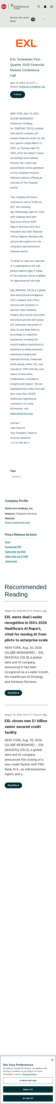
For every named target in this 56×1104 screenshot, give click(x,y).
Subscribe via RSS (15, 551)
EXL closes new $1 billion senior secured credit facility (26, 727)
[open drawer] (52, 7)
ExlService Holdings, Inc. (32, 86)
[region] (28, 1080)
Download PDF (13, 547)
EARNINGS (16, 477)
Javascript (11, 561)
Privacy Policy (29, 1074)
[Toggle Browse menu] (44, 19)
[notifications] (45, 7)
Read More (13, 693)
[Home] (15, 6)
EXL (12, 290)
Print (8, 542)
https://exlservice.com (17, 522)
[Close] (52, 1060)
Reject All (28, 1089)
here (30, 270)
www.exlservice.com (21, 413)
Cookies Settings (28, 1080)
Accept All (28, 1098)
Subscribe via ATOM (16, 556)
